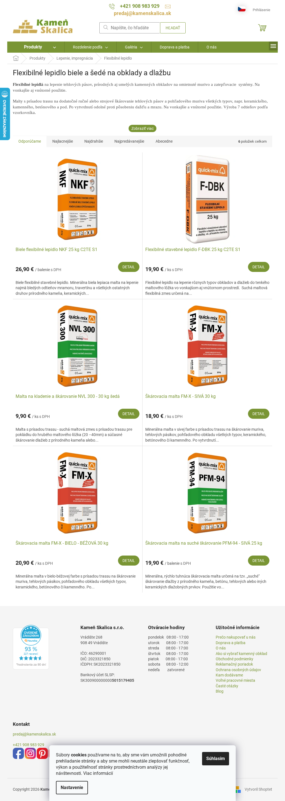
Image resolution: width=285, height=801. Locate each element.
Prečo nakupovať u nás (235, 637)
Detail (128, 267)
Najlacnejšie (62, 141)
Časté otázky (227, 686)
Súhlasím (215, 758)
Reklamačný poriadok (234, 664)
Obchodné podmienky (234, 659)
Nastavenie (72, 787)
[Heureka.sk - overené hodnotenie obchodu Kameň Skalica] (31, 647)
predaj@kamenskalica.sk (34, 734)
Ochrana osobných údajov (238, 670)
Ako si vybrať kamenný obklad (241, 653)
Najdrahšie (93, 141)
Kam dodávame (229, 675)
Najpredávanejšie (129, 141)
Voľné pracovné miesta (235, 680)
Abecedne (164, 141)
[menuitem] (35, 47)
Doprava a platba (230, 643)
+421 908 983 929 (28, 744)
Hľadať (173, 28)
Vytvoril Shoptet (258, 789)
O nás (221, 648)
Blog (219, 691)
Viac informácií (98, 773)
